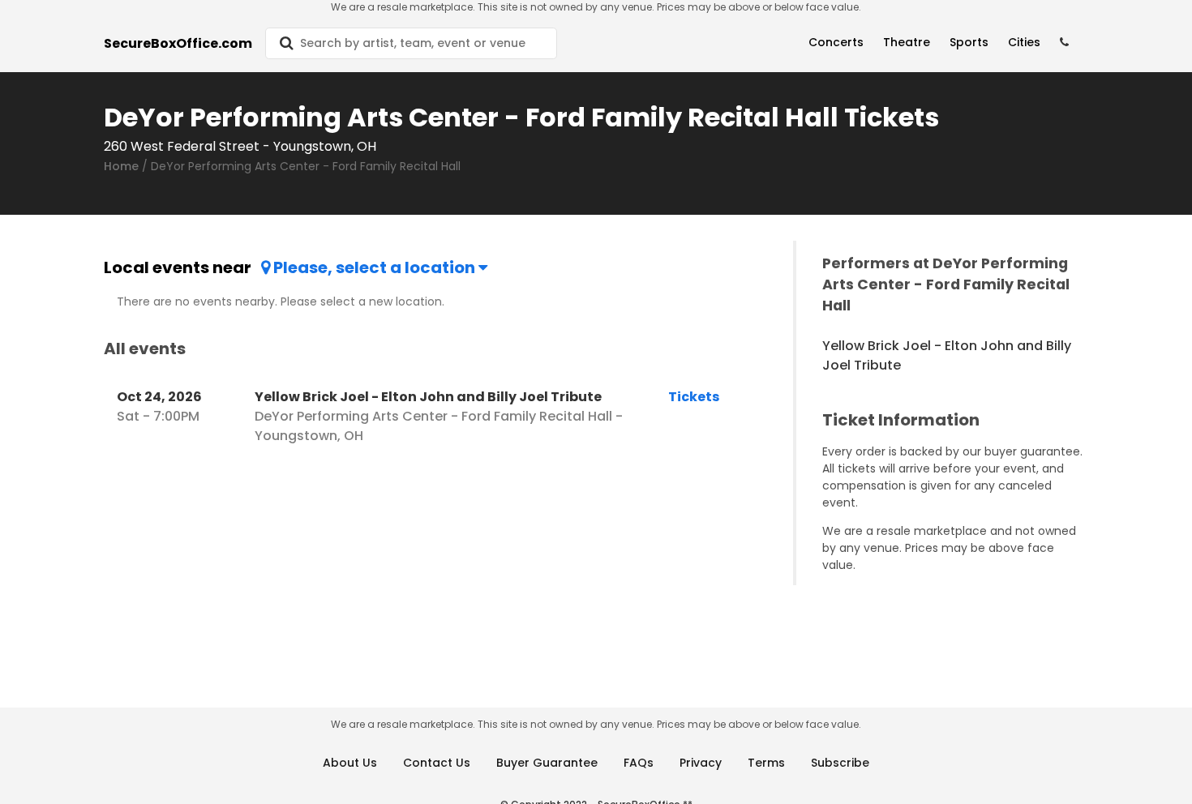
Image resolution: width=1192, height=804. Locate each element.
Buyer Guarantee (547, 763)
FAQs (639, 763)
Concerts (836, 42)
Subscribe (840, 763)
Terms (766, 763)
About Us (350, 763)
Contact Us (436, 763)
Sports (969, 42)
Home (121, 166)
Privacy (701, 763)
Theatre (906, 42)
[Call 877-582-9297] (1064, 43)
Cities (1024, 42)
